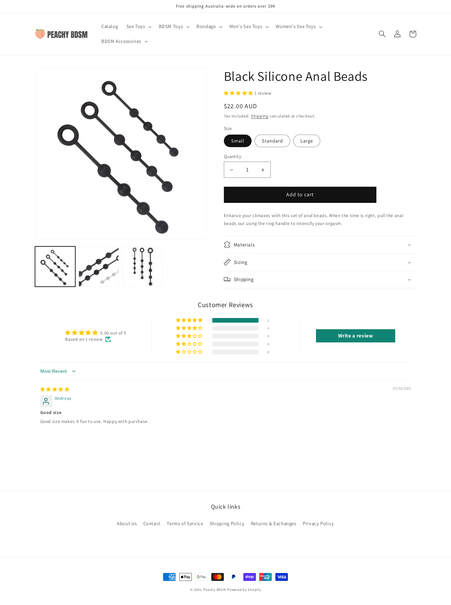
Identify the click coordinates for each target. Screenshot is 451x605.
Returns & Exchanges (273, 523)
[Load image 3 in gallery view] (142, 266)
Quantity (232, 156)
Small (237, 141)
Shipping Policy (227, 523)
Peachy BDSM (214, 589)
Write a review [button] (355, 335)
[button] (138, 26)
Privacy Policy (318, 523)
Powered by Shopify (244, 589)
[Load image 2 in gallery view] (99, 266)
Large (306, 141)
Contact (151, 523)
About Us (127, 523)
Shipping (259, 116)
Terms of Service (185, 523)
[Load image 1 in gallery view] (55, 266)
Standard (272, 141)
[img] (55, 389)
